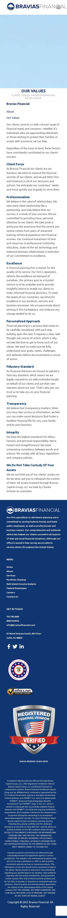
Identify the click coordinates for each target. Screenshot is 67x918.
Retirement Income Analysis (21, 584)
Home (10, 567)
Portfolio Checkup (16, 580)
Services (11, 575)
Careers (11, 592)
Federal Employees (17, 588)
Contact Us (12, 597)
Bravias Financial (39, 902)
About (10, 111)
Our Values (13, 117)
